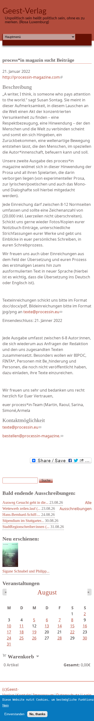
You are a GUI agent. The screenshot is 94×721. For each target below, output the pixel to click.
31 (9, 644)
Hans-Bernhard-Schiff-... (21, 515)
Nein (5, 705)
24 (9, 638)
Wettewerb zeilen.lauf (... (21, 508)
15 (72, 626)
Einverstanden (14, 714)
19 (34, 632)
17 (9, 632)
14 (59, 626)
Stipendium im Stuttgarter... (23, 521)
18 (21, 632)
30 (85, 638)
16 (85, 626)
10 (9, 626)
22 (72, 632)
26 (34, 638)
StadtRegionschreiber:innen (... (25, 527)
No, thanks (37, 714)
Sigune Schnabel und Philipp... (25, 571)
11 (21, 626)
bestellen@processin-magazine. (32, 436)
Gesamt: (72, 665)
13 (47, 626)
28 (59, 638)
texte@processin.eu (21, 427)
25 (21, 638)
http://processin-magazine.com (32, 77)
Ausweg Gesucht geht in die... (25, 502)
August (47, 592)
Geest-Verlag (24, 11)
